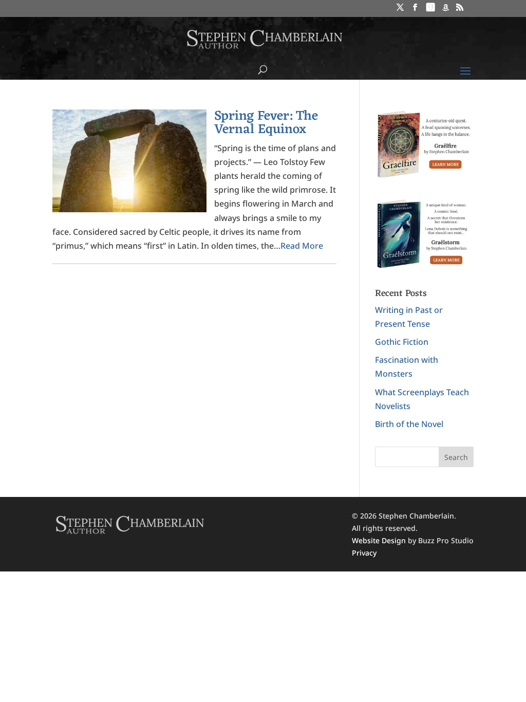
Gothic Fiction (401, 341)
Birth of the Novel (409, 424)
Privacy (364, 553)
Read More (301, 245)
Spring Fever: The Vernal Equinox (266, 122)
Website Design (379, 540)
